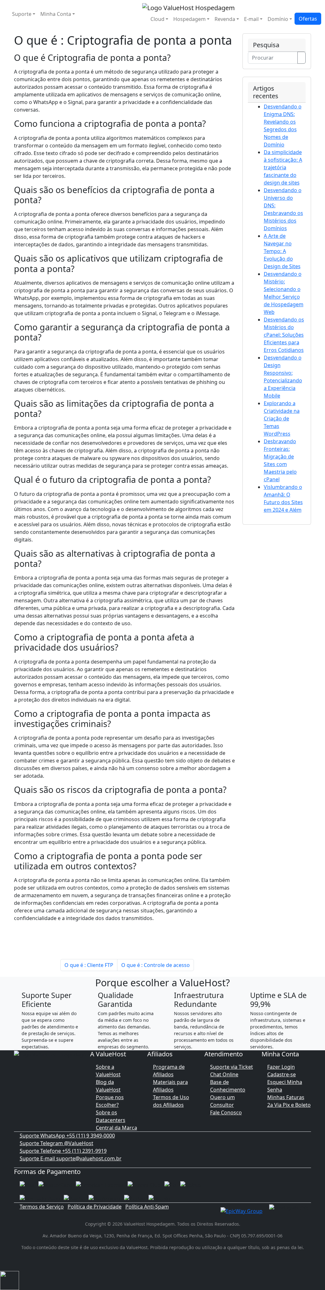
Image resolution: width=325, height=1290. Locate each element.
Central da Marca (116, 1127)
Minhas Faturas (285, 1097)
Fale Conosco (226, 1112)
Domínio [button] (278, 19)
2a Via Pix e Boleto (289, 1104)
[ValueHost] (188, 7)
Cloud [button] (157, 19)
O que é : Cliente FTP (88, 965)
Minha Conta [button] (55, 13)
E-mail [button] (251, 19)
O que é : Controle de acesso (155, 965)
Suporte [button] (21, 13)
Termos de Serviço (42, 1206)
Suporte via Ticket (231, 1066)
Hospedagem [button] (189, 19)
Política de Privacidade (95, 1206)
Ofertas (308, 18)
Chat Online (224, 1074)
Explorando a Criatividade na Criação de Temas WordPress (282, 418)
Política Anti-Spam (147, 1206)
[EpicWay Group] (241, 1210)
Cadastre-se (281, 1074)
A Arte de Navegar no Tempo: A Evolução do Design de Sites (282, 251)
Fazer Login (281, 1066)
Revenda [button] (225, 19)
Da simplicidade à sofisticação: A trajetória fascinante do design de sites (283, 167)
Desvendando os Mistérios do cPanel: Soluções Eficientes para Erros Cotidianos (284, 334)
